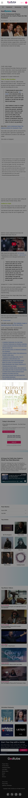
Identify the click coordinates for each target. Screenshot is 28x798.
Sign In (22, 2)
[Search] (26, 3)
